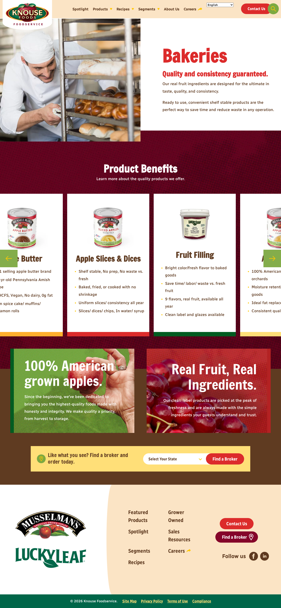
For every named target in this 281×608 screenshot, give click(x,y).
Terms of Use (177, 601)
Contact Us (256, 8)
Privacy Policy (152, 601)
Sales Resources (179, 535)
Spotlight (80, 9)
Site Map (129, 601)
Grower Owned (176, 516)
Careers (190, 9)
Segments (146, 9)
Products (100, 9)
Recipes (123, 9)
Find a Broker (225, 459)
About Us (171, 9)
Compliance (201, 601)
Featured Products (138, 516)
